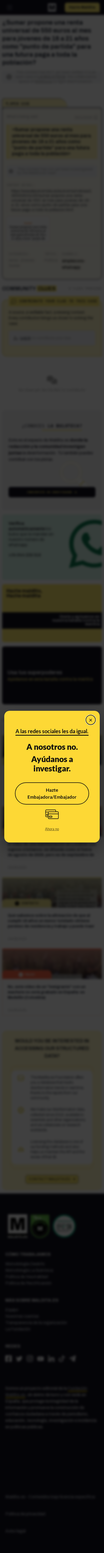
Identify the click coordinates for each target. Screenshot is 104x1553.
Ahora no (52, 829)
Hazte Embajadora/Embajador (52, 793)
